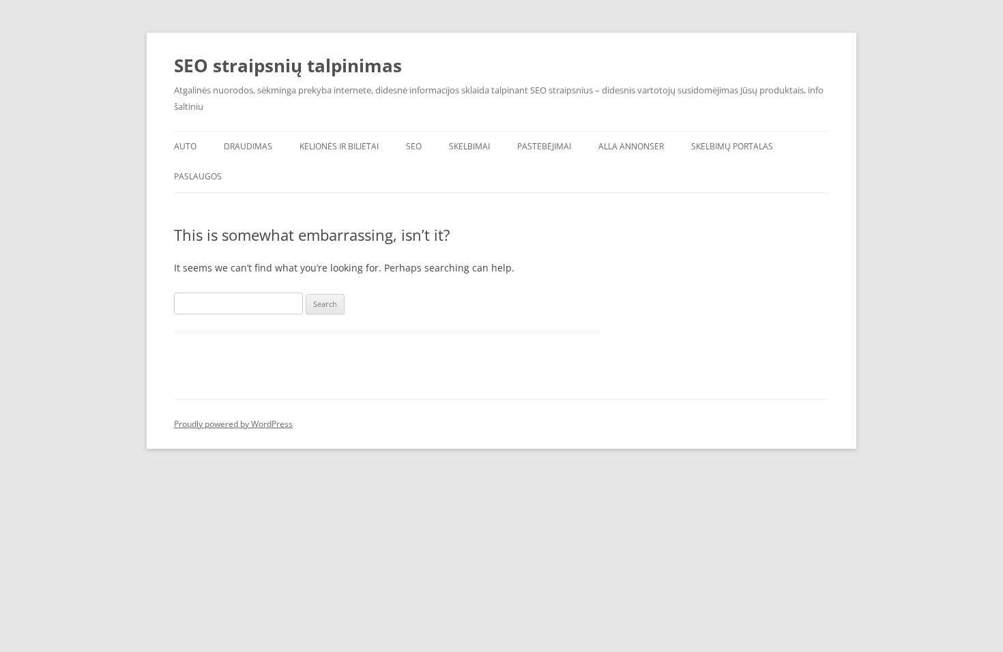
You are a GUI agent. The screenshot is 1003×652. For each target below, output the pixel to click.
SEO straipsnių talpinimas (288, 65)
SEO (414, 146)
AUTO (185, 146)
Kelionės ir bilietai (339, 146)
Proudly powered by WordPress (233, 424)
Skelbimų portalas (732, 146)
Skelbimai (469, 146)
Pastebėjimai (544, 146)
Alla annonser (631, 146)
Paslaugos (198, 176)
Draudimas (248, 146)
